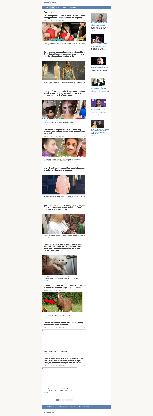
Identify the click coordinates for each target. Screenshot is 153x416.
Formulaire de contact (84, 406)
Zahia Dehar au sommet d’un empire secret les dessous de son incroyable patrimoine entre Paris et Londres (99, 45)
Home (46, 7)
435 (66, 400)
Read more (46, 46)
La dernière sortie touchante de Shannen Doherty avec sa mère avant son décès (63, 324)
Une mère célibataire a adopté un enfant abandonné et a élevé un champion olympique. (64, 169)
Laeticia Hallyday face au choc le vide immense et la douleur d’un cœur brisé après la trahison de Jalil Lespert (99, 67)
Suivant (70, 400)
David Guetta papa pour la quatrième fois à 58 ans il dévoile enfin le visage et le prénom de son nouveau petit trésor (100, 110)
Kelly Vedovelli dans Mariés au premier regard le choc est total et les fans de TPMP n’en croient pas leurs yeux (99, 24)
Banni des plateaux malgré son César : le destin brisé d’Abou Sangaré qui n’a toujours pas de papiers (100, 89)
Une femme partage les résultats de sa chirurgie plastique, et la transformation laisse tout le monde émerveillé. (64, 132)
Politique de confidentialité (50, 406)
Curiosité (55, 20)
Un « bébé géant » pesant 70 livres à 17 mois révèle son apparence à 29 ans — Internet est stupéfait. (64, 17)
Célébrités (64, 7)
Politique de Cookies (63, 406)
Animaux (58, 7)
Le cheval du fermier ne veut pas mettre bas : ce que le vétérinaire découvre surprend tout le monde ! (65, 286)
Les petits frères (50, 2)
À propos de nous (72, 7)
